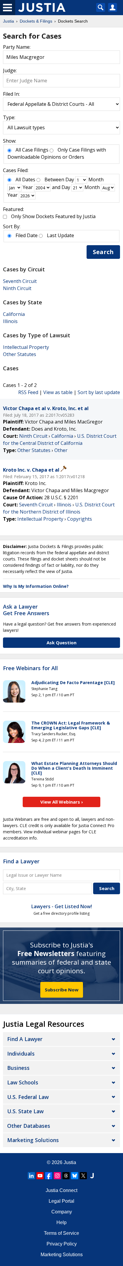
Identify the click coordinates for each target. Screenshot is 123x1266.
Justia (70, 1162)
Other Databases (28, 1125)
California (14, 314)
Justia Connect (61, 1190)
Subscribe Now (62, 990)
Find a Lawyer (21, 861)
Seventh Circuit (20, 281)
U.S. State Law (25, 1111)
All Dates (25, 179)
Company (61, 1211)
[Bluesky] (74, 1175)
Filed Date (27, 235)
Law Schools (22, 1082)
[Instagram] (57, 1175)
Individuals (21, 1053)
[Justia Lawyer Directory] (92, 1175)
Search (103, 252)
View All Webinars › (61, 802)
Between (54, 179)
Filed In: (11, 94)
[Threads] (66, 1175)
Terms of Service (61, 1233)
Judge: (10, 70)
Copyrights (79, 519)
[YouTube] (40, 1175)
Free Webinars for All (30, 668)
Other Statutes (19, 354)
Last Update (60, 235)
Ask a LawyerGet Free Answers (26, 610)
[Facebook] (48, 1175)
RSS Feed (28, 392)
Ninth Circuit (17, 288)
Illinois (10, 321)
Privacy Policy (62, 1243)
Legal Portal (61, 1201)
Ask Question (61, 642)
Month (96, 179)
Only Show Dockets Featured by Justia (53, 216)
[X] (83, 1175)
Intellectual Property (26, 347)
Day (69, 179)
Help (61, 1222)
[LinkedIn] (31, 1175)
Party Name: (16, 47)
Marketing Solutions (33, 1140)
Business (18, 1067)
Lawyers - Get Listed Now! (61, 906)
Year (28, 187)
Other (60, 450)
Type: (9, 117)
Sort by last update (99, 392)
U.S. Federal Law (28, 1096)
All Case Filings (32, 150)
